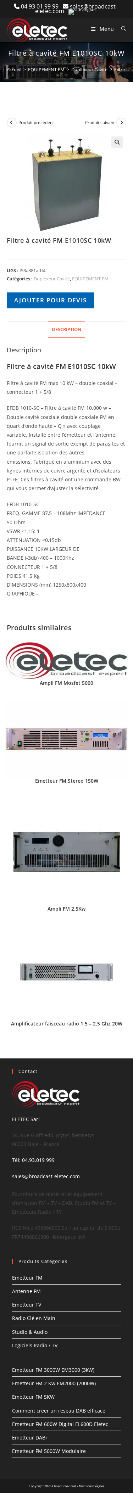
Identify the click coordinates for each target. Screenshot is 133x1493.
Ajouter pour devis (50, 300)
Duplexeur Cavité (89, 69)
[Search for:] (121, 29)
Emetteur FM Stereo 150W (66, 780)
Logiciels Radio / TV (34, 1345)
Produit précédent (36, 122)
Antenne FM (26, 1291)
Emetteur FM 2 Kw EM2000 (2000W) (54, 1383)
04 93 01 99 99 (42, 6)
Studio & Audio (30, 1332)
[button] (117, 142)
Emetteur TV (26, 1304)
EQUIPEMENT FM (46, 69)
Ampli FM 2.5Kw (66, 908)
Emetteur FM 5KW (33, 1396)
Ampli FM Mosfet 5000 (66, 683)
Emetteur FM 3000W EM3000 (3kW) (53, 1369)
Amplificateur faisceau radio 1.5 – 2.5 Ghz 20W (66, 1023)
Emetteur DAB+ (30, 1437)
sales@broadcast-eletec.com (46, 1176)
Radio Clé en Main (33, 1318)
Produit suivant (100, 122)
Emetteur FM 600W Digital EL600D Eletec (60, 1424)
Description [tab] (66, 329)
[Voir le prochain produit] (121, 123)
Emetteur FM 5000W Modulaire (49, 1451)
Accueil (14, 69)
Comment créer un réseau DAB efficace (58, 1410)
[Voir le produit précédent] (12, 123)
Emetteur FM (27, 1277)
